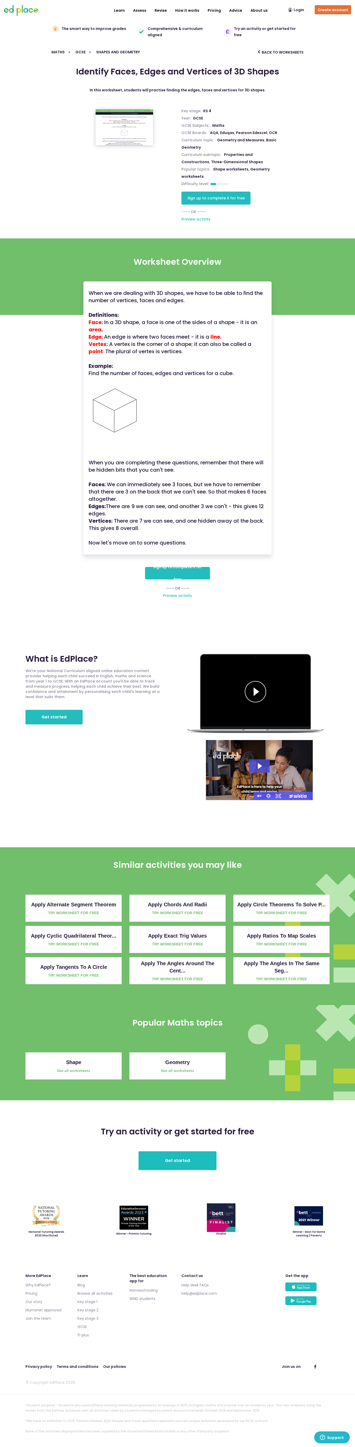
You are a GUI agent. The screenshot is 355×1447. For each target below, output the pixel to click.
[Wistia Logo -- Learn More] (298, 796)
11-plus (83, 1335)
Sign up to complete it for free (216, 198)
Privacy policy (38, 1366)
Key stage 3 (87, 1318)
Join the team (38, 1318)
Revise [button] (161, 10)
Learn (119, 10)
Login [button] (299, 9)
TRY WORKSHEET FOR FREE (73, 913)
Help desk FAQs (195, 1285)
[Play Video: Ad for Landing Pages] (259, 766)
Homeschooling (143, 1290)
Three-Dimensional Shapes (237, 162)
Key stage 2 (87, 1310)
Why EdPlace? (38, 1285)
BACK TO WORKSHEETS (282, 52)
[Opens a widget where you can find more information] (332, 1437)
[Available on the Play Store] (307, 1303)
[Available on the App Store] (307, 1289)
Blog (81, 1285)
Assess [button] (139, 10)
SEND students (142, 1298)
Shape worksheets (230, 169)
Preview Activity (196, 219)
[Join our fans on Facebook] (315, 1366)
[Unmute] (259, 796)
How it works (187, 10)
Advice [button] (235, 10)
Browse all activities (95, 1293)
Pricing (214, 10)
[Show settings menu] (268, 796)
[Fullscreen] (278, 796)
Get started (54, 717)
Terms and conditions (77, 1366)
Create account (333, 9)
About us (259, 10)
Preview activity (177, 595)
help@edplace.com (199, 1293)
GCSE (198, 118)
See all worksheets (73, 1071)
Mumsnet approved (43, 1310)
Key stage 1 (87, 1301)
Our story (33, 1301)
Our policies (114, 1366)
